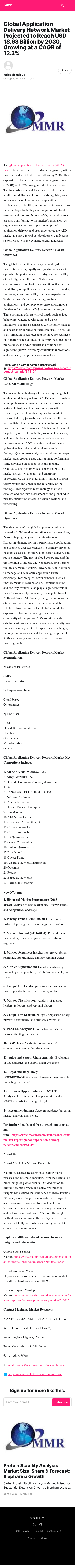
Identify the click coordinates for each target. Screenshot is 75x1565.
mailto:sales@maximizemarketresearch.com (36, 1365)
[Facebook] (40, 1524)
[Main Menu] (69, 5)
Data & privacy (23, 1530)
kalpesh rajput (14, 74)
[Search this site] (62, 5)
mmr (7, 5)
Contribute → (54, 1530)
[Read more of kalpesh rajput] (8, 65)
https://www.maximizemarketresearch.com (35, 1374)
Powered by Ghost (37, 1538)
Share (64, 70)
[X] (34, 1524)
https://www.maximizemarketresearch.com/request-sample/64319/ (37, 369)
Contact (39, 1530)
